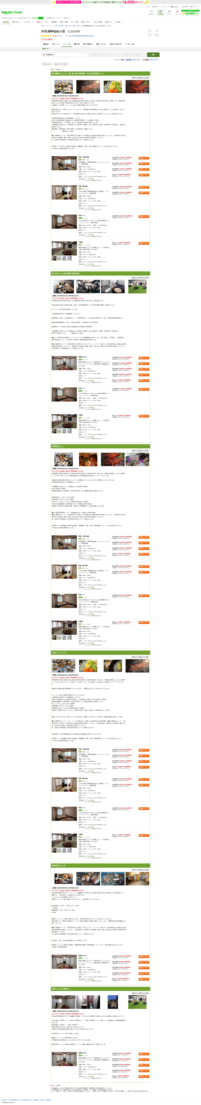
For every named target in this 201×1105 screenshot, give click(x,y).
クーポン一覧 (129, 44)
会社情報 (4, 1100)
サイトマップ (165, 6)
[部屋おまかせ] (64, 363)
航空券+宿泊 (136, 59)
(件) (60, 35)
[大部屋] (64, 248)
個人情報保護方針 (13, 1100)
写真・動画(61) (88, 44)
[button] (75, 248)
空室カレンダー (144, 158)
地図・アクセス (101, 44)
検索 (153, 54)
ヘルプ (148, 6)
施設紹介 (46, 44)
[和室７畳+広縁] (64, 192)
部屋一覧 (77, 44)
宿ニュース (56, 44)
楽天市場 (185, 6)
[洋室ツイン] (64, 222)
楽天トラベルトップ (47, 26)
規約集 (42, 1100)
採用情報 (35, 1100)
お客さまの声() (116, 44)
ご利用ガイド (155, 6)
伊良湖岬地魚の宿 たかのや (60, 31)
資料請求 (48, 1100)
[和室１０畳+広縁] (64, 163)
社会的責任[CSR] (26, 1100)
